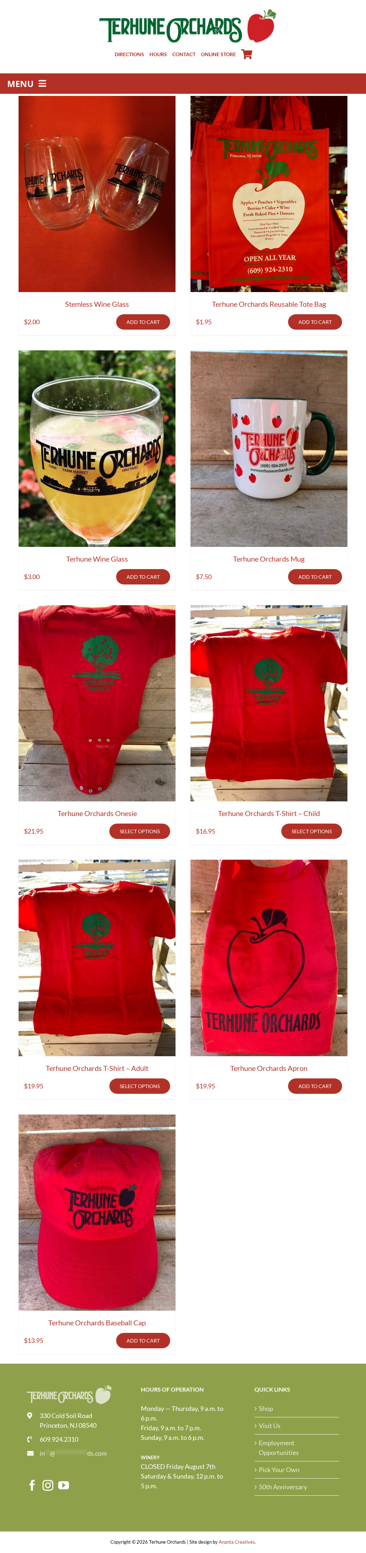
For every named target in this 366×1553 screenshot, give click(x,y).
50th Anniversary (283, 1487)
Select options (140, 831)
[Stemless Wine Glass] (97, 194)
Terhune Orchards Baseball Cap (97, 1322)
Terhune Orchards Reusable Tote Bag (269, 304)
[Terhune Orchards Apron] (269, 958)
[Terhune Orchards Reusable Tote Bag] (269, 194)
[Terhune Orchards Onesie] (97, 703)
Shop (266, 1408)
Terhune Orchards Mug (269, 558)
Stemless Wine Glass (97, 304)
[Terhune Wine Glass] (97, 448)
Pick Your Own (279, 1470)
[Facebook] (32, 1485)
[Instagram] (48, 1485)
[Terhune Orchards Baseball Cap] (97, 1213)
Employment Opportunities (279, 1447)
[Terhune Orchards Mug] (269, 448)
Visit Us (270, 1426)
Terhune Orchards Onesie (97, 813)
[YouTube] (63, 1485)
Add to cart (143, 322)
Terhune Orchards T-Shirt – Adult (97, 1068)
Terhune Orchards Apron (268, 1068)
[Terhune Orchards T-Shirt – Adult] (97, 958)
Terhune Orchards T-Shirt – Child (269, 813)
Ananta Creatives (237, 1542)
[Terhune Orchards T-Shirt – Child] (269, 703)
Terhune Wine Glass (97, 558)
